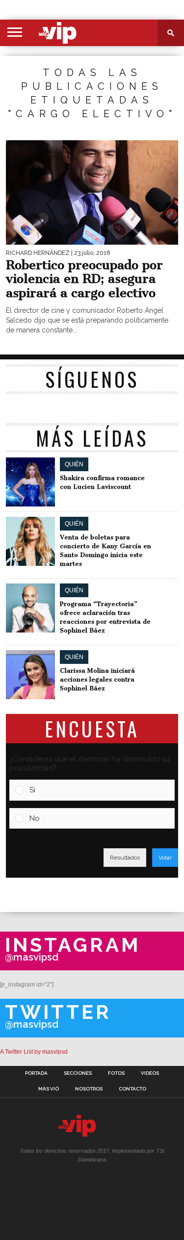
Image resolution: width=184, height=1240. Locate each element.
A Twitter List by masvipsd (34, 1051)
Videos (150, 1073)
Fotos (116, 1073)
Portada (36, 1073)
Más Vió (48, 1089)
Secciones (78, 1073)
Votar (165, 857)
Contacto (132, 1089)
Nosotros (89, 1089)
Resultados (125, 857)
